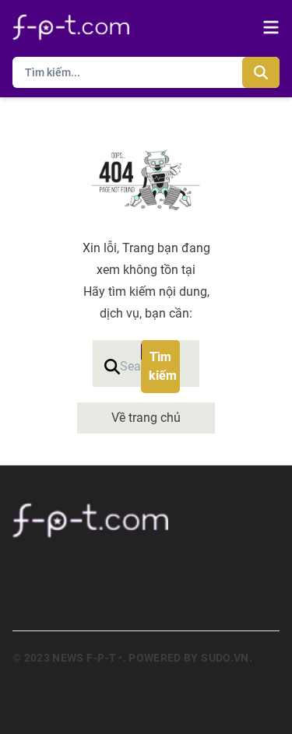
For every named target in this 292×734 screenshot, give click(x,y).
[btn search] (261, 72)
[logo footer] (146, 520)
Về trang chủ (146, 417)
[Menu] (271, 27)
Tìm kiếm (163, 366)
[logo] (70, 26)
